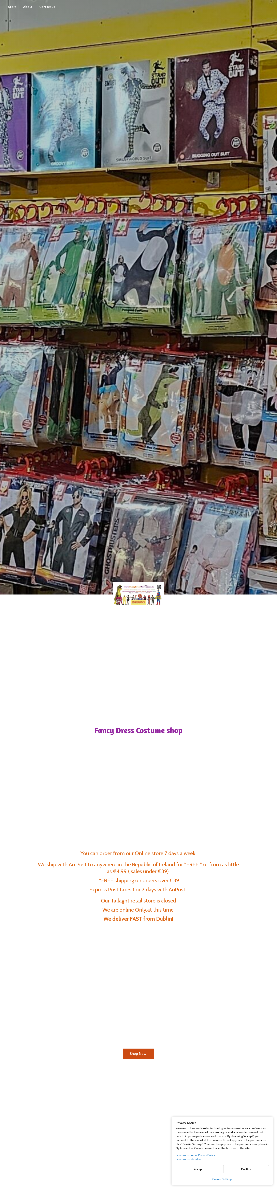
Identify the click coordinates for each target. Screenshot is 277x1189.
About (27, 7)
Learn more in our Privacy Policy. (196, 1155)
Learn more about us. (189, 1159)
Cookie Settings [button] (222, 1179)
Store (12, 7)
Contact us (47, 7)
